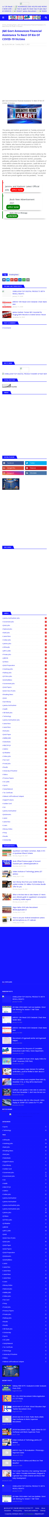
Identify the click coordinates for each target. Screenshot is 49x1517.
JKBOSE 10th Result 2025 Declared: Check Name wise (30, 303)
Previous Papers (24, 778)
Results (24, 767)
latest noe (24, 822)
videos (24, 774)
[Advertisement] (24, 424)
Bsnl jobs (24, 731)
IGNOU (24, 749)
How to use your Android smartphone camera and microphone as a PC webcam (29, 919)
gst (24, 807)
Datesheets (24, 742)
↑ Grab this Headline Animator (24, 1116)
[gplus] (13, 468)
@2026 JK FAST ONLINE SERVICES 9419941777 (18, 1508)
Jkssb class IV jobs (24, 691)
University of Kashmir (24, 771)
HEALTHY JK (24, 745)
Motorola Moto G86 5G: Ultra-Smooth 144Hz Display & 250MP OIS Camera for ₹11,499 (28, 1101)
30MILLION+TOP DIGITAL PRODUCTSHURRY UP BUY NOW (25, 374)
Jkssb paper (24, 734)
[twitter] (36, 463)
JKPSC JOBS (24, 651)
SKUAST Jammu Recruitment (30, 11)
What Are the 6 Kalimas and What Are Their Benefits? (28, 1462)
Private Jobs (24, 654)
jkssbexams (24, 814)
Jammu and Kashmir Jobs (24, 618)
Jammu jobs (24, 643)
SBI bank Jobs (24, 713)
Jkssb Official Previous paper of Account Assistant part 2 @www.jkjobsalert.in (27, 862)
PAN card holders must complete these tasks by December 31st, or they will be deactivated (29, 1081)
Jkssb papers (24, 687)
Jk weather (24, 753)
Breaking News (12, 25)
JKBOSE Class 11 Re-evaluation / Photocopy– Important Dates (28, 1451)
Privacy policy (17, 1510)
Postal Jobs (24, 763)
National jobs (24, 629)
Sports (24, 785)
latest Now (24, 723)
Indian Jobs (24, 640)
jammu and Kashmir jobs (24, 720)
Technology (24, 716)
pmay (24, 832)
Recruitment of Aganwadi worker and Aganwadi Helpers (29, 1039)
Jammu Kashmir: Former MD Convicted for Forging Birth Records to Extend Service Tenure (29, 313)
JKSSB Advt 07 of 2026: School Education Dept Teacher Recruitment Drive (29, 1408)
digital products (24, 800)
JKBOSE (24, 658)
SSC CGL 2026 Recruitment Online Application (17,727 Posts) (29, 1397)
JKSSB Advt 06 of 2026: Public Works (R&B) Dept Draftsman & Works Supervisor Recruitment (28, 1419)
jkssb (24, 698)
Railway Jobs (24, 673)
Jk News (24, 662)
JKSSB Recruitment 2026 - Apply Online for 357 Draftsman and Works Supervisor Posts (29, 1431)
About (43, 1508)
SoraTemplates (29, 1514)
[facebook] (13, 463)
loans (24, 825)
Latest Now (24, 636)
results (24, 836)
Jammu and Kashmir (24, 705)
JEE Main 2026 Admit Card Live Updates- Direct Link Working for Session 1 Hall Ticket (29, 1008)
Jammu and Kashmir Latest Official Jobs (22, 188)
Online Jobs (24, 756)
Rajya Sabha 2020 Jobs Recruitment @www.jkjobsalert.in (25, 908)
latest (24, 818)
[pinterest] (36, 468)
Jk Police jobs (24, 676)
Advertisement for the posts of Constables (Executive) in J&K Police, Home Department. (28, 1050)
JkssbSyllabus (24, 680)
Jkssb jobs (24, 625)
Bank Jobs (24, 633)
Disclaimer (7, 1510)
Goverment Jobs (24, 622)
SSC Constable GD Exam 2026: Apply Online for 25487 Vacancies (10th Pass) (29, 1060)
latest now (24, 727)
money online (24, 829)
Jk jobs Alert (8, 44)
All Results (24, 647)
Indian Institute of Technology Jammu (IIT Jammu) (27, 873)
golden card (24, 803)
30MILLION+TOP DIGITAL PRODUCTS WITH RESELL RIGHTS (29, 292)
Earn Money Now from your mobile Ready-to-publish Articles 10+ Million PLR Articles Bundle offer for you (29, 884)
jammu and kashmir (24, 811)
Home (4, 25)
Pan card (24, 760)
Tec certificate (24, 792)
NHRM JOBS (24, 738)
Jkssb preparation (24, 665)
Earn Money (24, 702)
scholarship (24, 840)
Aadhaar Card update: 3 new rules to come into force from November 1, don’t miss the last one (29, 1091)
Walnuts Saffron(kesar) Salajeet (24, 796)
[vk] (36, 473)
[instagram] (13, 473)
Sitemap (42, 1510)
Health (24, 709)
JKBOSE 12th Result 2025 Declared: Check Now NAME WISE (29, 1019)
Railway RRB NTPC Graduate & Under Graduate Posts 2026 (29, 1387)
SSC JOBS (24, 782)
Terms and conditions (31, 1510)
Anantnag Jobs (24, 669)
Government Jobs (24, 683)
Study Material (24, 789)
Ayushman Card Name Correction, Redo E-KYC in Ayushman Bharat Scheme (29, 852)
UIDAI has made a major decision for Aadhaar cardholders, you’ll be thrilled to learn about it (28, 1070)
